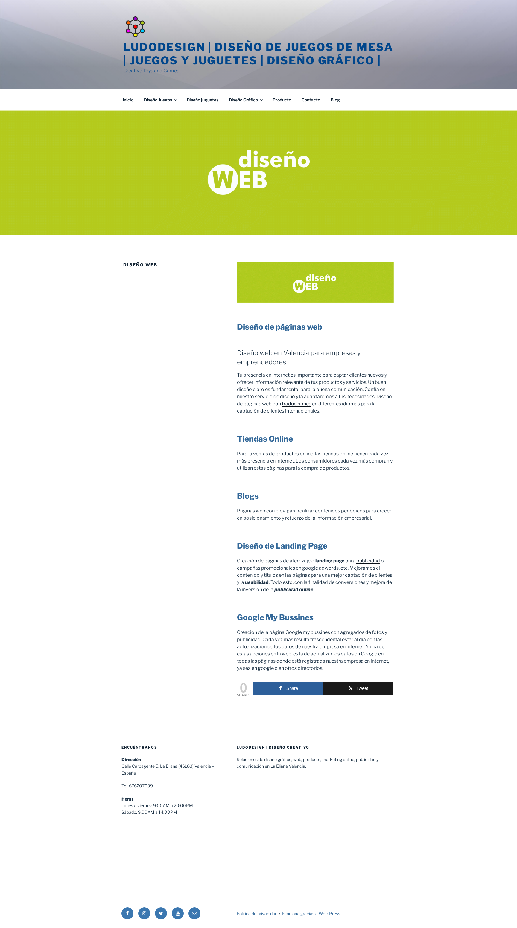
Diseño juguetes (202, 99)
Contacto (311, 99)
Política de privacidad (257, 913)
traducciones (296, 404)
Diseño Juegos (158, 99)
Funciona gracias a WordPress (311, 913)
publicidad (368, 561)
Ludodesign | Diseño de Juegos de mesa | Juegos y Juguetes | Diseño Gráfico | (258, 53)
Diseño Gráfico (243, 99)
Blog (335, 99)
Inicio (128, 99)
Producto (282, 99)
